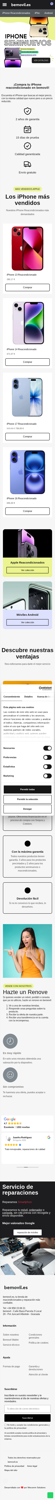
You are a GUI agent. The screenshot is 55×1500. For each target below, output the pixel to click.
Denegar (27, 809)
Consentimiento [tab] (11, 696)
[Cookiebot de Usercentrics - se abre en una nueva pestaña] (39, 688)
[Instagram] (5, 1481)
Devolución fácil (27, 898)
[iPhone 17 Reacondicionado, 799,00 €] (27, 408)
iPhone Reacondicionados (16, 13)
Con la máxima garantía (27, 851)
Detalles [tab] (28, 696)
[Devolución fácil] (28, 890)
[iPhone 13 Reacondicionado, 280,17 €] (27, 259)
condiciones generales (37, 1425)
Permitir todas (27, 789)
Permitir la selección (27, 799)
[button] (4, 4)
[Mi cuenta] (44, 4)
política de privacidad (16, 1428)
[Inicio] (21, 4)
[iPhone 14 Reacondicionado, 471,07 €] (27, 333)
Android (48, 13)
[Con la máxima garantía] (28, 844)
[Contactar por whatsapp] (50, 1495)
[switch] (47, 757)
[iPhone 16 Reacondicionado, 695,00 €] (27, 482)
